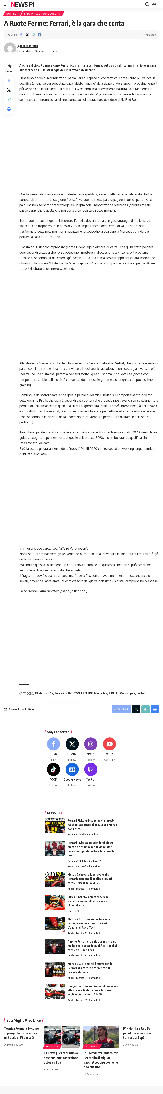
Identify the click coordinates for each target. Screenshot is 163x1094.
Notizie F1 (12, 14)
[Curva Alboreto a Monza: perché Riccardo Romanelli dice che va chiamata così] (55, 902)
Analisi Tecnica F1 (77, 888)
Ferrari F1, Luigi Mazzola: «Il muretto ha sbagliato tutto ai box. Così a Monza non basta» (92, 825)
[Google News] (72, 775)
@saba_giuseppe (72, 591)
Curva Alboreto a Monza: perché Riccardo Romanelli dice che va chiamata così (88, 901)
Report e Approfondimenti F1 (84, 866)
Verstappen (127, 693)
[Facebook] (53, 749)
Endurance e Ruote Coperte (42, 14)
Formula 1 (73, 834)
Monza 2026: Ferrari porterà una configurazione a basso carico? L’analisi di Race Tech (89, 923)
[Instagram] (91, 749)
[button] (7, 4)
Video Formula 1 (89, 834)
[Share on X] (27, 35)
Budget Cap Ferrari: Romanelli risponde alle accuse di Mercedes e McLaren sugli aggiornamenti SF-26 (93, 990)
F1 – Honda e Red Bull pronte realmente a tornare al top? (137, 1032)
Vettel (141, 693)
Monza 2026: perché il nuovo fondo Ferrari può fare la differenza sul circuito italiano (90, 968)
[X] (72, 749)
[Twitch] (91, 775)
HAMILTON (72, 693)
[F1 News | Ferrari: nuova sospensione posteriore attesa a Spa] (62, 1037)
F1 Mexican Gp (44, 693)
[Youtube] (109, 749)
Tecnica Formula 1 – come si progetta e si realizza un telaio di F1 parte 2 (21, 1032)
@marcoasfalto (27, 45)
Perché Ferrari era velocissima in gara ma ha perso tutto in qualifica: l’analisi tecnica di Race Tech (92, 946)
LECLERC (87, 693)
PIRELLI (113, 693)
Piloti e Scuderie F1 (90, 861)
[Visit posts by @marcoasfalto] (10, 48)
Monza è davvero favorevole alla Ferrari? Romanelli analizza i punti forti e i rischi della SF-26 (90, 879)
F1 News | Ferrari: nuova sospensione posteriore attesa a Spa (61, 1057)
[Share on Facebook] (21, 35)
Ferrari (59, 693)
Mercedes (100, 693)
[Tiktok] (53, 775)
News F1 (22, 4)
